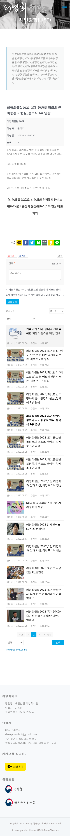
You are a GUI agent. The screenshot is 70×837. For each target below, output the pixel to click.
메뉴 (63, 7)
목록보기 (12, 302)
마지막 (47, 634)
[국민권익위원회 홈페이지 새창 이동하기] (20, 802)
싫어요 (23, 255)
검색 (58, 642)
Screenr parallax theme (23, 830)
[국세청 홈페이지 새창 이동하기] (14, 789)
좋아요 (12, 255)
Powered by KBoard (16, 649)
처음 (21, 634)
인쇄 (60, 255)
